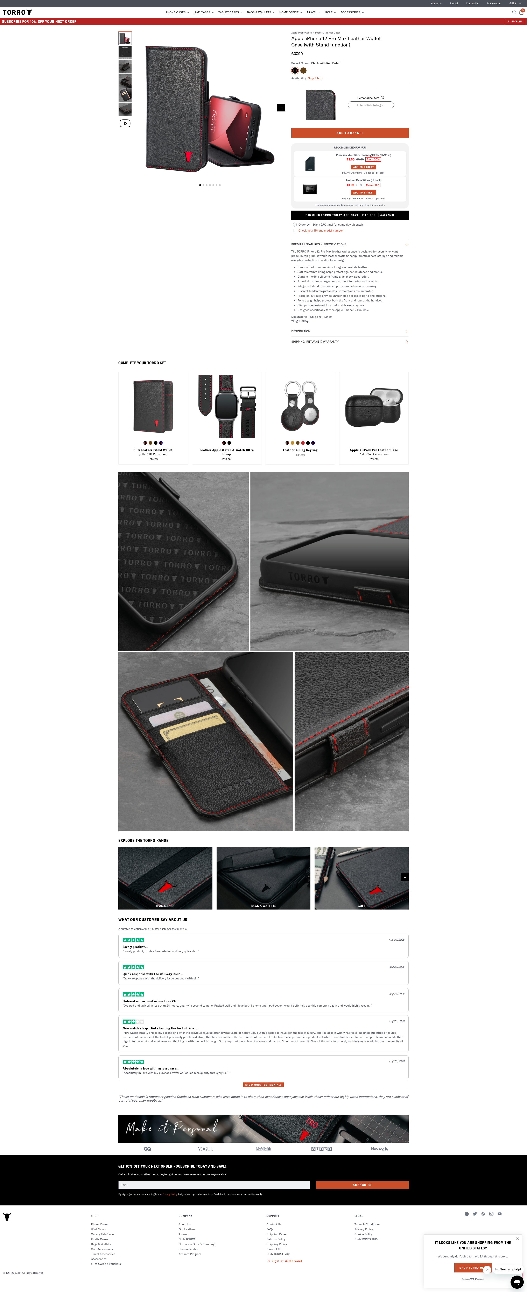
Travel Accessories (103, 1254)
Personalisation (189, 1249)
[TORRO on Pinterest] (483, 1214)
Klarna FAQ (274, 1249)
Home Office (289, 12)
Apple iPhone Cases (301, 32)
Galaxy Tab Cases (102, 1234)
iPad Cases (202, 12)
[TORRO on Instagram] (491, 1214)
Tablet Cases (228, 12)
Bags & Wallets (259, 12)
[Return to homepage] (17, 12)
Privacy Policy (169, 1194)
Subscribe (362, 1185)
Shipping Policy (277, 1244)
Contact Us (472, 3)
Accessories (350, 12)
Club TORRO (187, 1239)
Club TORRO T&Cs (366, 1239)
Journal (454, 3)
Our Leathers (187, 1229)
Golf (328, 12)
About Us (436, 3)
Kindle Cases (99, 1239)
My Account (494, 3)
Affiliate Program (190, 1254)
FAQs (270, 1229)
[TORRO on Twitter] (475, 1214)
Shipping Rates (276, 1234)
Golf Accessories (102, 1249)
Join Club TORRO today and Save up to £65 (349, 215)
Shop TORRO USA (472, 1268)
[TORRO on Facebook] (467, 1214)
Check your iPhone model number (320, 230)
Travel (312, 12)
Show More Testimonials (263, 1084)
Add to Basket (350, 133)
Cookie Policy (363, 1234)
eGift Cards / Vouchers (106, 1264)
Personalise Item (368, 98)
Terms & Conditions (367, 1224)
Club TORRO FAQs (278, 1254)
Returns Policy (276, 1239)
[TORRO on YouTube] (500, 1214)
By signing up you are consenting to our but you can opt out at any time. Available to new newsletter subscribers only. (190, 1194)
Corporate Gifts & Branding (196, 1244)
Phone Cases (176, 12)
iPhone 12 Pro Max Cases (327, 32)
